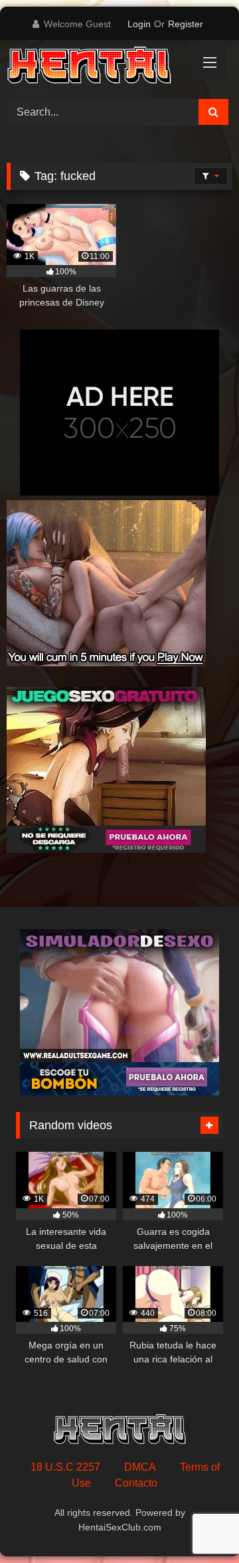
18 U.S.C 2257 (65, 1467)
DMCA (140, 1467)
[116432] (119, 1091)
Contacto (136, 1483)
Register (185, 24)
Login (139, 24)
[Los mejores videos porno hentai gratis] (98, 67)
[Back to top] (197, 1523)
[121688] (106, 849)
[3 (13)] (106, 662)
